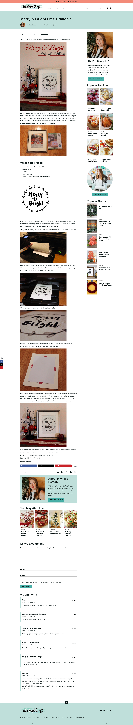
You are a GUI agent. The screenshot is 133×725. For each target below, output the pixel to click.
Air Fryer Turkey (104, 134)
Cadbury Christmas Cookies (68, 533)
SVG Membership (80, 717)
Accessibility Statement (96, 723)
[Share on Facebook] (1, 361)
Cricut (65, 8)
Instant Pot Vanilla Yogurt (93, 160)
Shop (86, 8)
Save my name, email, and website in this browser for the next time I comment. (41, 582)
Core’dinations (52, 116)
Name (22, 569)
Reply (74, 600)
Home (89, 5)
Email (22, 575)
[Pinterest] (107, 710)
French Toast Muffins (106, 160)
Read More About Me (56, 499)
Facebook (23, 458)
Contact (101, 5)
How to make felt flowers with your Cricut (105, 239)
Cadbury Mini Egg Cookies (106, 109)
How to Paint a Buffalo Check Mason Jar (104, 254)
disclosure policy (44, 34)
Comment (23, 551)
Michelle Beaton (31, 25)
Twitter (30, 458)
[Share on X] (1, 364)
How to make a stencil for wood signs (105, 223)
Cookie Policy (87, 723)
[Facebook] (104, 710)
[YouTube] (101, 710)
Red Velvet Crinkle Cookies (25, 533)
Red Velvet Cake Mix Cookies (40, 533)
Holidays (78, 8)
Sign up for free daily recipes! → (66, 1)
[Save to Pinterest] (1, 367)
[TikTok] (111, 710)
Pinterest (37, 458)
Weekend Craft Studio (98, 8)
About (95, 5)
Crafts (58, 8)
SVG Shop (108, 5)
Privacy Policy (79, 723)
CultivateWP (109, 723)
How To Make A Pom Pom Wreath (105, 284)
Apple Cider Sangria (92, 134)
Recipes (49, 8)
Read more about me (96, 79)
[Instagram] (97, 710)
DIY (71, 8)
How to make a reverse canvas (104, 269)
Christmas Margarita (91, 109)
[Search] (111, 8)
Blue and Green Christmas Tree (56, 533)
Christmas (28, 13)
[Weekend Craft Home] (31, 6)
